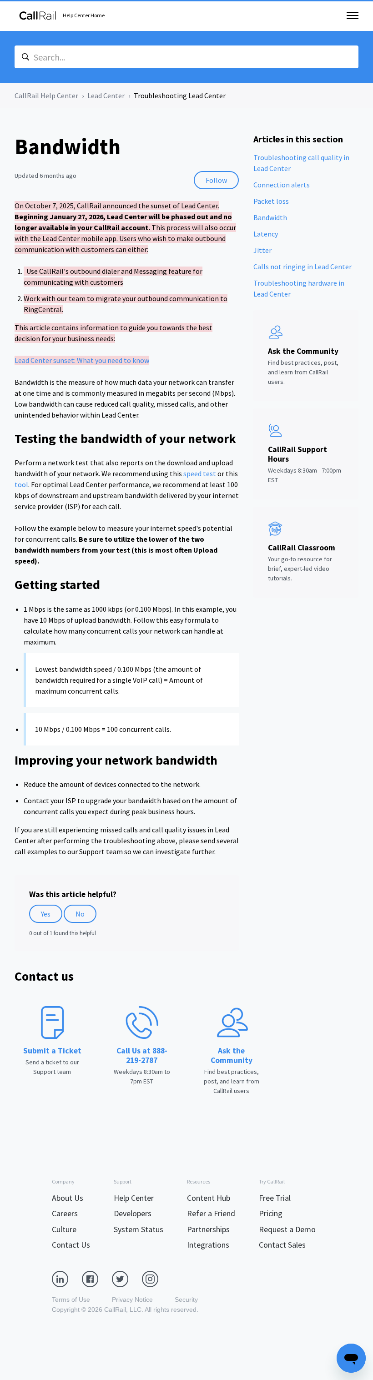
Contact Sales (282, 1244)
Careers (65, 1213)
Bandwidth (270, 217)
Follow (216, 180)
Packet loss (271, 201)
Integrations (208, 1244)
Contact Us (71, 1244)
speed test (199, 473)
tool (21, 484)
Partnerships (208, 1229)
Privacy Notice (132, 1299)
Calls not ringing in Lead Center (302, 266)
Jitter (262, 250)
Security (186, 1299)
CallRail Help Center (46, 95)
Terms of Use (71, 1299)
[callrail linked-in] (67, 1278)
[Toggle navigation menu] (352, 15)
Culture (64, 1229)
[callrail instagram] (157, 1278)
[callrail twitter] (127, 1278)
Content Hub (208, 1198)
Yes (45, 913)
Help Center (134, 1198)
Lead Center (106, 95)
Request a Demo (287, 1229)
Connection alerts (281, 184)
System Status (138, 1229)
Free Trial (275, 1198)
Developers (132, 1213)
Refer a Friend (211, 1213)
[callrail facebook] (97, 1278)
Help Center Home (84, 15)
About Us (67, 1198)
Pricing (270, 1213)
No (80, 913)
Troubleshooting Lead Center (180, 95)
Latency (265, 233)
